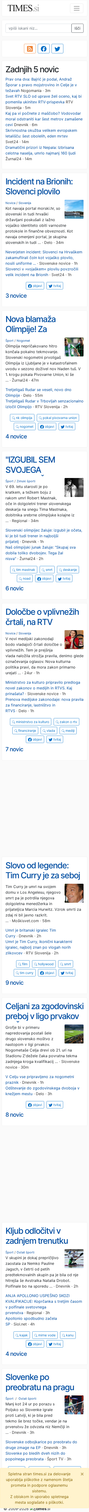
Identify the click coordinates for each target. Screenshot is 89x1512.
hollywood (45, 964)
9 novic (14, 982)
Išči (77, 28)
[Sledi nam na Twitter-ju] (57, 48)
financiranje (26, 731)
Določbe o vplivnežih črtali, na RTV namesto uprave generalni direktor (42, 627)
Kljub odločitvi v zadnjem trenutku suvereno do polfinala (43, 1241)
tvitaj (56, 286)
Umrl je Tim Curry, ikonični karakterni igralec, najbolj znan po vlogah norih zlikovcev (38, 947)
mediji (70, 731)
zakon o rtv (68, 722)
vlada (50, 731)
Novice (10, 203)
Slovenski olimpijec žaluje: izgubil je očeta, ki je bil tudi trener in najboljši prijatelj (43, 536)
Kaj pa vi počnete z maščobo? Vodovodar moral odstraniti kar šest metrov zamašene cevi (44, 119)
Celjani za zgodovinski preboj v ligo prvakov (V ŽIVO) (44, 1016)
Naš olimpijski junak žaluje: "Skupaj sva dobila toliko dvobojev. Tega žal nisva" (40, 553)
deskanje (69, 570)
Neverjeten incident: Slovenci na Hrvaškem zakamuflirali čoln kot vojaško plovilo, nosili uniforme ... (43, 258)
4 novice (16, 436)
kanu (69, 1335)
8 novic (14, 1114)
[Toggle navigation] (76, 8)
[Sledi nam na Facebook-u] (44, 48)
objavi (37, 286)
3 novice (16, 295)
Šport (9, 340)
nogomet (26, 426)
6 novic (14, 588)
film (24, 964)
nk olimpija (23, 418)
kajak (23, 1335)
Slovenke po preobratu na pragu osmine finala (39, 1387)
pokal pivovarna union (59, 418)
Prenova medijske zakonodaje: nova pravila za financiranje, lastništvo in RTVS (44, 705)
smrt (48, 570)
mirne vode (46, 1335)
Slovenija (25, 203)
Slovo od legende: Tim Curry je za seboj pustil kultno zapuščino (42, 880)
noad (26, 578)
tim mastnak (25, 570)
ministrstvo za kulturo (32, 722)
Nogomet (23, 340)
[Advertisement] (44, 808)
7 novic (14, 749)
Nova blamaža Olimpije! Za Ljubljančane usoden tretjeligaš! (42, 334)
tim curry (26, 973)
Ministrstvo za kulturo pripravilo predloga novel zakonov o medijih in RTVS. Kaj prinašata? (42, 688)
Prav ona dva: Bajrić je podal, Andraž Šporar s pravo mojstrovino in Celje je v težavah (41, 85)
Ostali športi (25, 1252)
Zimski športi (26, 481)
